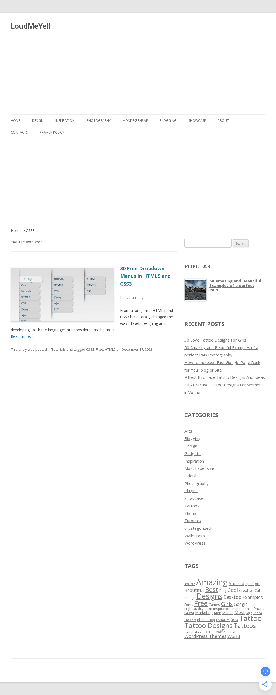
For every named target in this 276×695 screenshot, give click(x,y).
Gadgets (192, 453)
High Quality (193, 608)
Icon (208, 608)
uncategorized (197, 528)
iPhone (259, 608)
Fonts (188, 604)
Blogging (168, 120)
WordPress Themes (205, 636)
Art (257, 583)
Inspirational (241, 608)
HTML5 (110, 349)
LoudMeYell (31, 26)
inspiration (221, 608)
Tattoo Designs (208, 625)
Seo (234, 619)
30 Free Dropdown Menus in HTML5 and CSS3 (145, 276)
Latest (189, 612)
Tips (207, 631)
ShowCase (197, 120)
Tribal (230, 632)
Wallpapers (194, 535)
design (189, 597)
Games (214, 604)
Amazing (211, 582)
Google (241, 604)
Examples (253, 597)
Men (217, 612)
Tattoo (250, 618)
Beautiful (194, 590)
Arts (188, 431)
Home (15, 120)
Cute (258, 590)
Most (239, 612)
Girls (227, 604)
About (223, 120)
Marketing (204, 612)
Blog (222, 590)
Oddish (191, 475)
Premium (223, 620)
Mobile (227, 612)
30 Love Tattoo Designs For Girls (215, 340)
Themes (192, 513)
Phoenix (190, 620)
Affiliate (189, 584)
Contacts (19, 132)
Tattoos (191, 505)
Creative (246, 590)
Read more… (22, 336)
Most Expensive (135, 120)
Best (211, 589)
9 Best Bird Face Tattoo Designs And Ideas (224, 377)
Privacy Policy (52, 132)
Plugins (191, 490)
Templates (192, 632)
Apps (249, 584)
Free (99, 349)
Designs (209, 596)
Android (236, 583)
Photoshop (206, 620)
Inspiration (65, 120)
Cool (232, 590)
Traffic (219, 632)
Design (37, 120)
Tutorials (58, 349)
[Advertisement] (138, 70)
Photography (99, 120)
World (233, 636)
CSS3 (90, 349)
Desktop (232, 597)
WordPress (195, 543)
